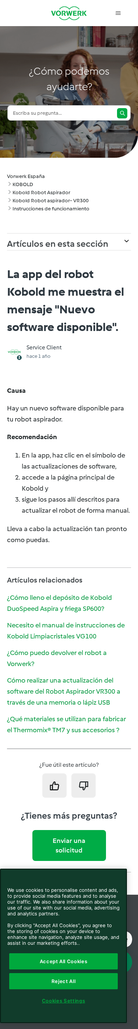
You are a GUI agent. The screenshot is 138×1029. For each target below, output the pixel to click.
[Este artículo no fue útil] (83, 785)
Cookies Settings (63, 1001)
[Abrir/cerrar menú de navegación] (118, 13)
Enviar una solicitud (69, 845)
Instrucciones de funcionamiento (51, 209)
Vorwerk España (26, 176)
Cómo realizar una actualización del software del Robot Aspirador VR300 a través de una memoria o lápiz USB (63, 691)
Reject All (64, 981)
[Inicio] (69, 13)
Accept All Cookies (64, 961)
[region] (63, 946)
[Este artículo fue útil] (54, 785)
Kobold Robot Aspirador (41, 192)
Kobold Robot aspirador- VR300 (51, 200)
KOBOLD (23, 184)
